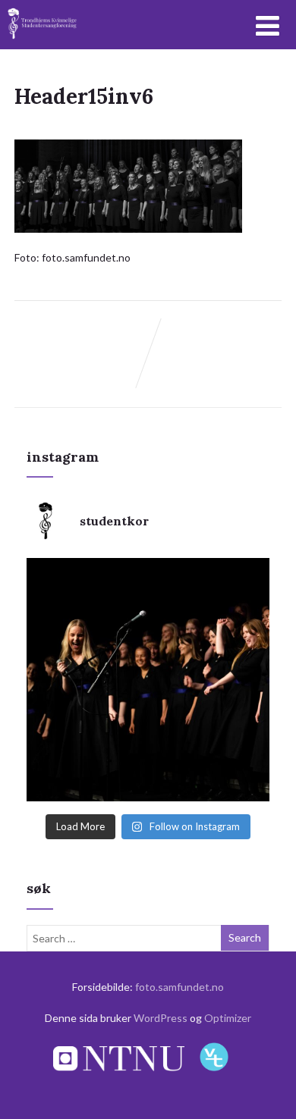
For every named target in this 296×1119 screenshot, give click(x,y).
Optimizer (227, 1017)
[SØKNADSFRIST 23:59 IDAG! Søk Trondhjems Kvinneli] (148, 679)
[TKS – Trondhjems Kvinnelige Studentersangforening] (43, 42)
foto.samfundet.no (179, 986)
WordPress (160, 1017)
